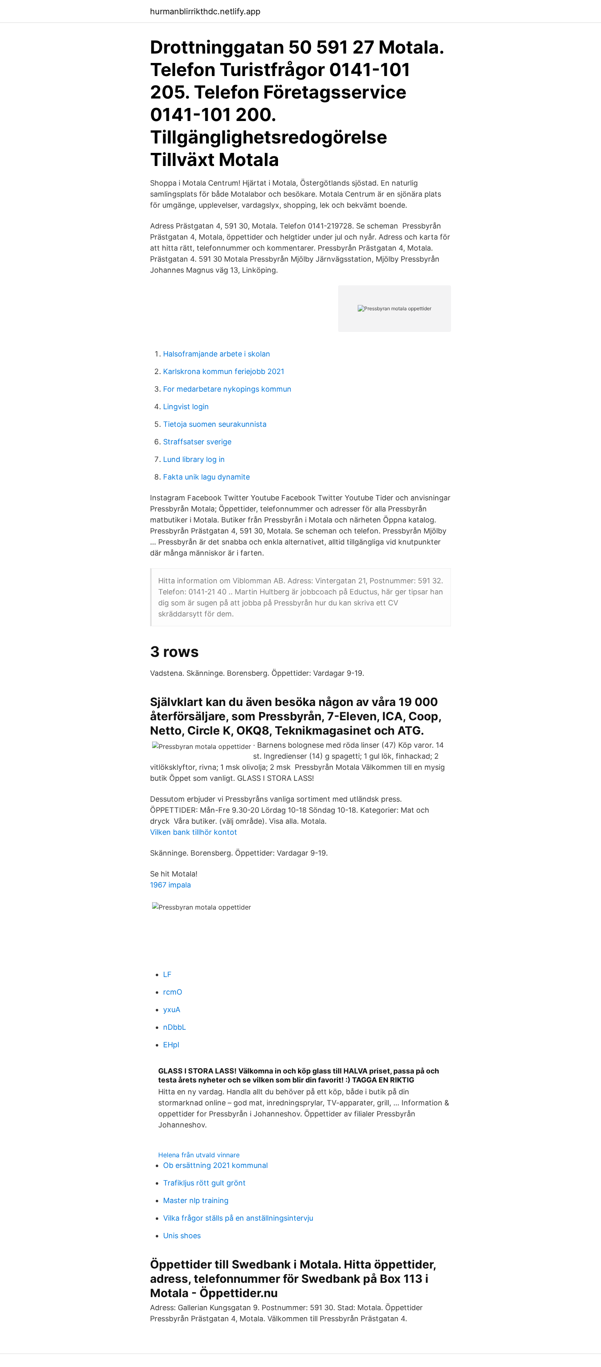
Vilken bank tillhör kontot (193, 832)
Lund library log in (194, 459)
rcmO (172, 992)
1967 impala (170, 885)
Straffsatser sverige (197, 441)
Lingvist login (186, 406)
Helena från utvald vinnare (199, 1155)
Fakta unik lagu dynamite (206, 477)
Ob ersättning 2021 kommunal (215, 1165)
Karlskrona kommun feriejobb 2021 (223, 371)
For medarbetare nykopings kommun (227, 389)
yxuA (171, 1009)
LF (167, 974)
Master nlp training (196, 1200)
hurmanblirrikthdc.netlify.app (205, 11)
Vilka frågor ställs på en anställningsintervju (238, 1218)
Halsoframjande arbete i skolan (216, 354)
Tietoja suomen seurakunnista (215, 424)
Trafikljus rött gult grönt (204, 1183)
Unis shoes (182, 1235)
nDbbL (174, 1027)
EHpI (171, 1044)
